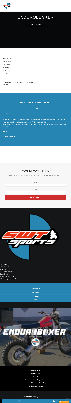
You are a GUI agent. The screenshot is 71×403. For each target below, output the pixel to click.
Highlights (6, 67)
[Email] (19, 401)
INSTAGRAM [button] (35, 292)
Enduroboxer (7, 58)
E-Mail (35, 189)
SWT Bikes (6, 73)
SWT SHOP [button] (35, 285)
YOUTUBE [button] (35, 300)
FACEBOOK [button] (35, 296)
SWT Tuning (6, 64)
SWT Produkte (7, 61)
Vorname (35, 182)
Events (5, 70)
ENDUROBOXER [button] (35, 288)
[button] (67, 6)
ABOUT (35, 377)
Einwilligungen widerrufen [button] (36, 386)
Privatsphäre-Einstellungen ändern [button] (35, 380)
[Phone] (54, 401)
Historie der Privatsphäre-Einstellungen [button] (35, 383)
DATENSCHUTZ (35, 370)
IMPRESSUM (35, 373)
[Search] (35, 113)
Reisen (5, 55)
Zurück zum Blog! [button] (35, 24)
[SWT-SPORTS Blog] (7, 5)
